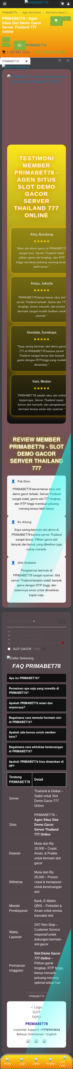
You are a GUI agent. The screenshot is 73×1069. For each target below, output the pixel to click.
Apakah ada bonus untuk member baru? (32, 734)
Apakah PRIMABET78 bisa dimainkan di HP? (36, 763)
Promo (7, 1063)
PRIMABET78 (9, 12)
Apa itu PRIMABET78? (24, 678)
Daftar (36, 1063)
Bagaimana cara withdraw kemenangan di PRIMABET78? (36, 749)
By (20, 45)
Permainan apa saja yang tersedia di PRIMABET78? (34, 690)
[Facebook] (28, 1041)
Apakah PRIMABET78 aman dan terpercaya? (31, 705)
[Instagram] (44, 1041)
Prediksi (50, 1063)
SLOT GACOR (29, 649)
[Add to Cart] (56, 20)
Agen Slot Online (31, 12)
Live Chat (62, 1063)
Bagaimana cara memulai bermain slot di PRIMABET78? (35, 720)
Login (22, 1063)
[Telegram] (36, 1041)
